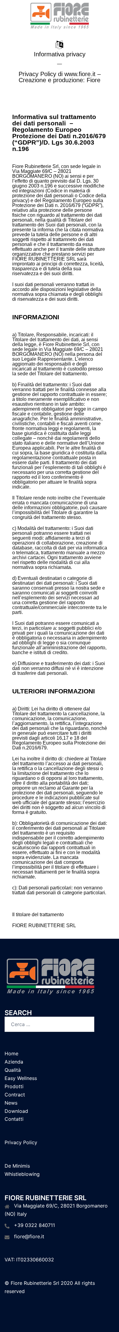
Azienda (14, 1062)
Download (16, 1111)
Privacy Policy (21, 1142)
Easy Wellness (21, 1078)
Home (11, 1053)
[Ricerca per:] (49, 1024)
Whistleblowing (22, 1174)
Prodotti (14, 1086)
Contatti (14, 1119)
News (11, 1103)
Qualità (13, 1070)
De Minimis (17, 1166)
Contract (15, 1095)
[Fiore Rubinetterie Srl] (59, 16)
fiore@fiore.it (29, 1236)
